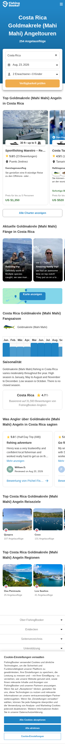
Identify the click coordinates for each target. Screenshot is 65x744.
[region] (32, 697)
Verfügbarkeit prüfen (33, 83)
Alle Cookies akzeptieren (33, 720)
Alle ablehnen (32, 728)
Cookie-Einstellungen (32, 736)
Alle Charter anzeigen (32, 213)
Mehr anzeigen (15, 460)
